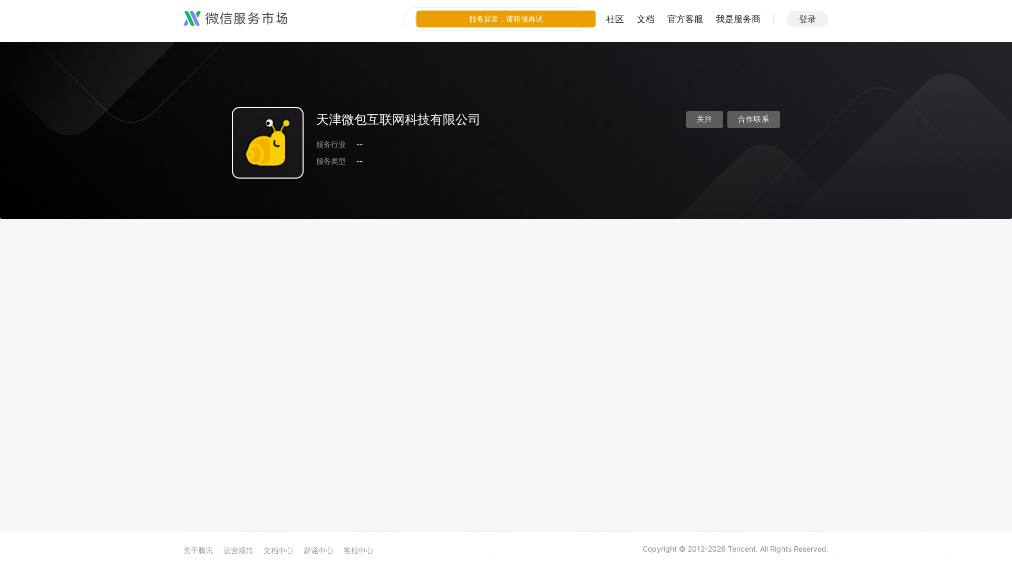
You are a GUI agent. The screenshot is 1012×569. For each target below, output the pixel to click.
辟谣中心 (318, 550)
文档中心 (278, 550)
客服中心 (358, 550)
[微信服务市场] (235, 19)
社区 (615, 19)
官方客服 (685, 19)
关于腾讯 (198, 550)
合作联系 (754, 119)
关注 (705, 119)
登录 (807, 19)
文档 (646, 19)
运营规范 (238, 550)
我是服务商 (738, 19)
